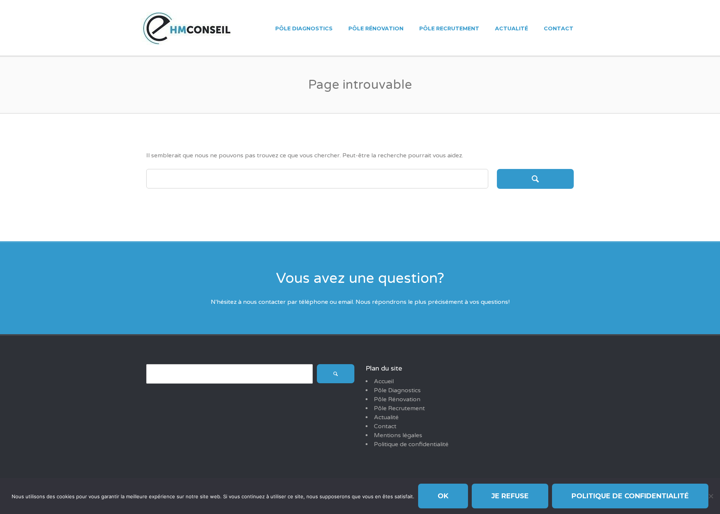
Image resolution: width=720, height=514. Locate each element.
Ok (443, 496)
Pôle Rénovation (376, 28)
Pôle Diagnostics (304, 28)
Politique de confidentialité (411, 444)
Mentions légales (398, 435)
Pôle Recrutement (449, 28)
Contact (558, 28)
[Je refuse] (710, 496)
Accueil (384, 381)
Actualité (511, 28)
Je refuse (510, 496)
